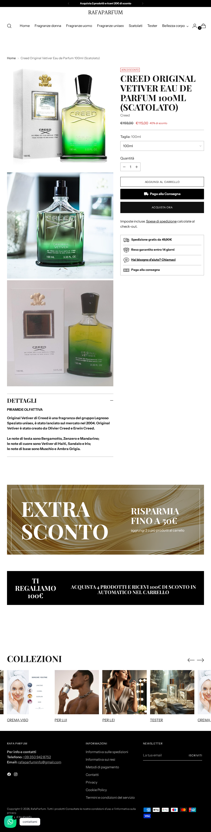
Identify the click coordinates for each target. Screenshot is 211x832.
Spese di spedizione (161, 221)
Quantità (127, 158)
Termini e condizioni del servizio (110, 797)
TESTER (156, 720)
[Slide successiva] (200, 631)
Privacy (91, 782)
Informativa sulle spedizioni (107, 752)
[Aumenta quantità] (124, 167)
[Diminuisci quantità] (136, 167)
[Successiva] (142, 3)
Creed (125, 115)
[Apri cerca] (9, 26)
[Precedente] (68, 3)
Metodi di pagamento (102, 767)
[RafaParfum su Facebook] (9, 775)
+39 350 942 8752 (37, 757)
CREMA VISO (17, 720)
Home (11, 58)
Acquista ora (162, 207)
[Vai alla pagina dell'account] (193, 26)
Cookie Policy (96, 790)
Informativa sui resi (100, 759)
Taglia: (130, 137)
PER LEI (108, 720)
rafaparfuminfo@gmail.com (39, 762)
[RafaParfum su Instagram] (16, 775)
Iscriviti (195, 755)
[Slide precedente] (191, 631)
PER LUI (61, 720)
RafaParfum (38, 808)
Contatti (92, 775)
